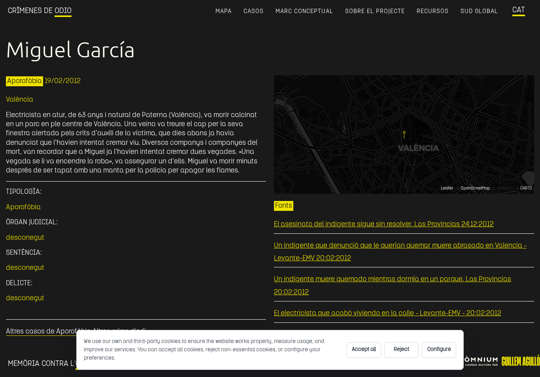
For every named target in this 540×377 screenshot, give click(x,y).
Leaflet (447, 188)
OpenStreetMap (475, 188)
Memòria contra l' (51, 364)
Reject (401, 349)
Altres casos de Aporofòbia (48, 331)
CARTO (526, 188)
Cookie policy (133, 358)
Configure (439, 349)
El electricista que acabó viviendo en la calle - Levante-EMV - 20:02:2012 (387, 313)
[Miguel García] (404, 134)
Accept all (364, 349)
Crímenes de (40, 11)
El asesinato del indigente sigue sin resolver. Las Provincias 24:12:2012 (384, 224)
